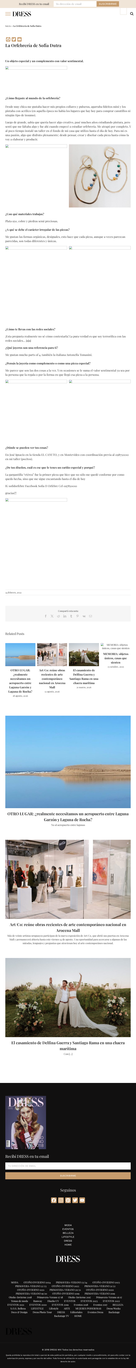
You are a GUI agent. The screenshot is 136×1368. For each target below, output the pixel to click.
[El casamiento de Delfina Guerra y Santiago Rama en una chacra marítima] (84, 644)
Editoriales (76, 1312)
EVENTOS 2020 (38, 1304)
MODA (68, 1225)
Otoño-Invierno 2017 (79, 1297)
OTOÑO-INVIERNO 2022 (65, 1286)
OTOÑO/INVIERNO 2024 (37, 1282)
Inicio (8, 25)
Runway (37, 1301)
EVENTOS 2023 (89, 1301)
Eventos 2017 (100, 1304)
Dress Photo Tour (42, 1312)
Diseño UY (53, 1301)
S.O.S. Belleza (18, 1308)
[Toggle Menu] (8, 13)
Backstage (114, 1312)
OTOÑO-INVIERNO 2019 (65, 1293)
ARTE (67, 1308)
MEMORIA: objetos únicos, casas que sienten (115, 658)
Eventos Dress (95, 1312)
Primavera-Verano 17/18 (50, 1297)
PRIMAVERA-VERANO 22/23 (30, 1286)
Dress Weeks (113, 1308)
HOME (68, 1244)
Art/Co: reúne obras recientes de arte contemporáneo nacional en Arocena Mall (52, 678)
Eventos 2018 (81, 1304)
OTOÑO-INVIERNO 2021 (30, 1289)
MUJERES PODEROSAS (88, 1308)
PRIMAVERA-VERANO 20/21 (65, 1289)
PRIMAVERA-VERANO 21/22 (99, 1286)
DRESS (68, 1240)
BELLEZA (68, 1233)
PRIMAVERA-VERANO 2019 (100, 1293)
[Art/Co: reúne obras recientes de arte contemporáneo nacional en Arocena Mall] (52, 644)
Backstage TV (61, 1316)
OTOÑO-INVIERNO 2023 (106, 1282)
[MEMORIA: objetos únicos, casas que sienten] (116, 644)
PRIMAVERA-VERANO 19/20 (31, 1293)
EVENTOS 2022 (111, 1301)
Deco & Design (19, 1312)
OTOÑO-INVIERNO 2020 (100, 1289)
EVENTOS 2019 (60, 1304)
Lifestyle (53, 1308)
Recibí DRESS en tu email (34, 4)
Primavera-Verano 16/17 (109, 1297)
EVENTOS (68, 1229)
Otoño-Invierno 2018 (20, 1297)
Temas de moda (19, 1301)
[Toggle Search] (132, 13)
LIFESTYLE (68, 1236)
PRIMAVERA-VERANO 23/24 (71, 1282)
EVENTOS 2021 (15, 1304)
